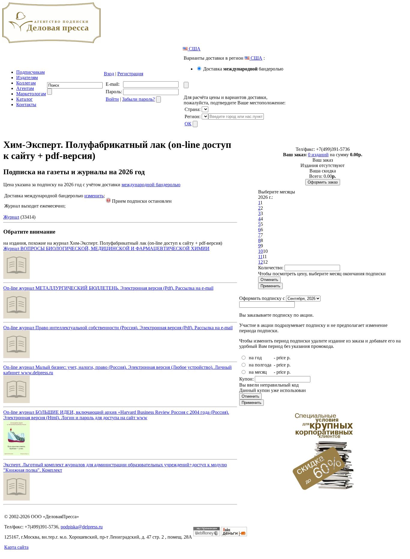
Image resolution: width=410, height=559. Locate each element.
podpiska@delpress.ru (82, 526)
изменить (94, 195)
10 (260, 251)
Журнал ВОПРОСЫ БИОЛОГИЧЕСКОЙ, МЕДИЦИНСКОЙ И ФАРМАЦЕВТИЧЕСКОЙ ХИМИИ (106, 248)
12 (260, 262)
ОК (188, 123)
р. (289, 357)
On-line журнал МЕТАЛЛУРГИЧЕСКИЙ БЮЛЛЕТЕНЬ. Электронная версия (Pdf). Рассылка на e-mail (108, 288)
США (194, 48)
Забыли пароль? (138, 99)
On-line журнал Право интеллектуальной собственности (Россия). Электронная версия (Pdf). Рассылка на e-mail (118, 327)
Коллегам (26, 82)
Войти (112, 99)
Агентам (25, 88)
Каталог (24, 99)
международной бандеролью (151, 184)
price (281, 357)
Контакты (26, 104)
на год (255, 357)
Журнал (11, 217)
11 (260, 256)
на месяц (258, 372)
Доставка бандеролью (243, 68)
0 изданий (318, 154)
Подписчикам (30, 72)
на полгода (260, 364)
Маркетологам (31, 93)
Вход (109, 73)
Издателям (27, 77)
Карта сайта (16, 547)
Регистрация (130, 73)
